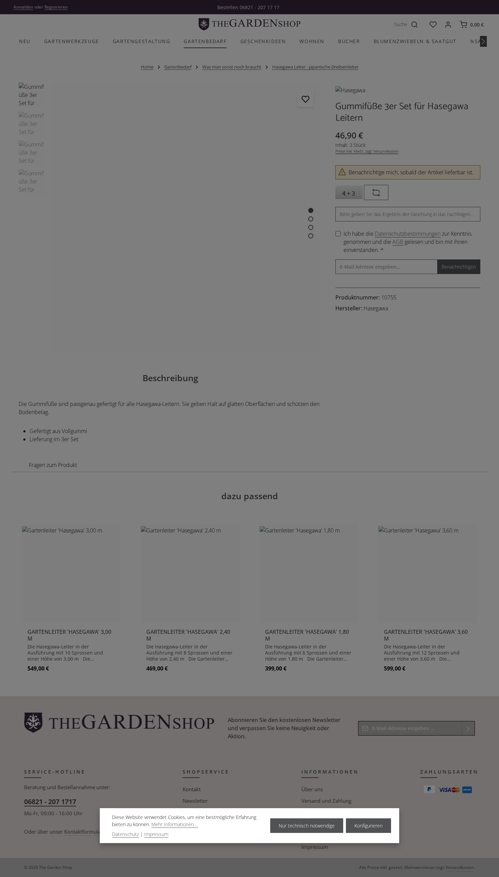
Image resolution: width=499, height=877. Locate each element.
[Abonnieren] (468, 728)
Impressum (314, 846)
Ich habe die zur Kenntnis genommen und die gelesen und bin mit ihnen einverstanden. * (408, 242)
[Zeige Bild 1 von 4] (310, 210)
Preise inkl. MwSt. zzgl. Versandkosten (367, 151)
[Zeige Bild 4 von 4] (310, 235)
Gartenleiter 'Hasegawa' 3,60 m (426, 635)
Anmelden (23, 7)
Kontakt (192, 789)
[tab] (170, 378)
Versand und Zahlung (326, 800)
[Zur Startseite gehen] (249, 24)
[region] (170, 218)
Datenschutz (125, 834)
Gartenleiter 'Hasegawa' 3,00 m (69, 635)
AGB (397, 242)
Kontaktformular (83, 831)
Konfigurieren (368, 825)
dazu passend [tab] (249, 496)
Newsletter (195, 800)
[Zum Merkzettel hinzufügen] (305, 99)
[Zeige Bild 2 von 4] (310, 218)
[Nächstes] (483, 41)
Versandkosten (460, 867)
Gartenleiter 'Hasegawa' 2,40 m (188, 635)
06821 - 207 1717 (50, 801)
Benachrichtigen (459, 267)
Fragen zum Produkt (53, 465)
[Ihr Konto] (448, 24)
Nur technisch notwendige (307, 825)
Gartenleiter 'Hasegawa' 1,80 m (307, 635)
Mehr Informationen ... (174, 824)
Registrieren (56, 7)
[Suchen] (418, 24)
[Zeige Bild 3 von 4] (310, 227)
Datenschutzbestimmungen (408, 233)
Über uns (312, 789)
